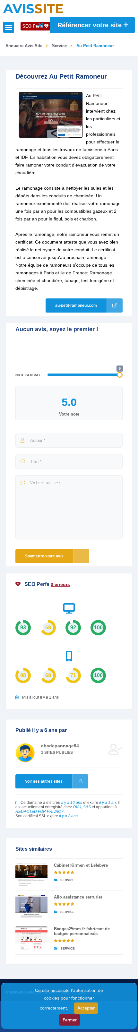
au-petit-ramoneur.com (76, 305)
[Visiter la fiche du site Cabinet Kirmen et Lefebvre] (31, 874)
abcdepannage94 (60, 745)
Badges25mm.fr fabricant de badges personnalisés (82, 931)
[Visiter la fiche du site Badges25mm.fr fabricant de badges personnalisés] (31, 938)
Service (59, 45)
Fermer (70, 1020)
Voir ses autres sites (44, 781)
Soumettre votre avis (44, 556)
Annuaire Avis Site (23, 45)
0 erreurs (60, 584)
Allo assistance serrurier (78, 897)
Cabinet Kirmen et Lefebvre (81, 865)
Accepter (86, 1008)
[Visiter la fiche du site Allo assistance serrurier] (31, 906)
